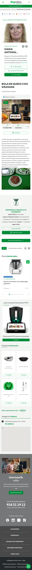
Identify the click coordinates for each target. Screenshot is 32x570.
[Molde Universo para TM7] (8, 386)
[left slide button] (3, 294)
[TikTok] (24, 520)
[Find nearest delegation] (3, 2)
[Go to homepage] (16, 2)
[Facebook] (7, 520)
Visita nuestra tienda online (15, 6)
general (13, 9)
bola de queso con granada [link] (23, 9)
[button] (29, 2)
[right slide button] (28, 294)
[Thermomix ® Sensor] (23, 386)
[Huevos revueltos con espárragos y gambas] (16, 268)
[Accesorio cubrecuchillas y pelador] (8, 358)
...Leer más (24, 62)
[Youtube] (13, 520)
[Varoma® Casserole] (23, 358)
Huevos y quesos (8, 276)
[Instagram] (19, 520)
